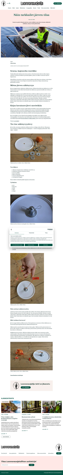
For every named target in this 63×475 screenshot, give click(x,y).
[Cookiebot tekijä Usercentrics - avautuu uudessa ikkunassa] (48, 229)
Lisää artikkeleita (6, 436)
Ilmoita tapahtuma (31, 453)
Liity (59, 453)
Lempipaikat (24, 414)
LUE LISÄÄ (3, 433)
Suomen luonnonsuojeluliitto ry (56, 472)
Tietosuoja (3, 472)
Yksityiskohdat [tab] (31, 232)
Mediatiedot (21, 453)
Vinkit (29, 19)
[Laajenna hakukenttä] (10, 3)
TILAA (31, 464)
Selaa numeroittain (41, 453)
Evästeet (6, 472)
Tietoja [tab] (46, 232)
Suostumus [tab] (17, 232)
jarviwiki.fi (16, 121)
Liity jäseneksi (57, 3)
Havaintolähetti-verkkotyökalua (28, 118)
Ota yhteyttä (4, 453)
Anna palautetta (12, 453)
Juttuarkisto (51, 453)
